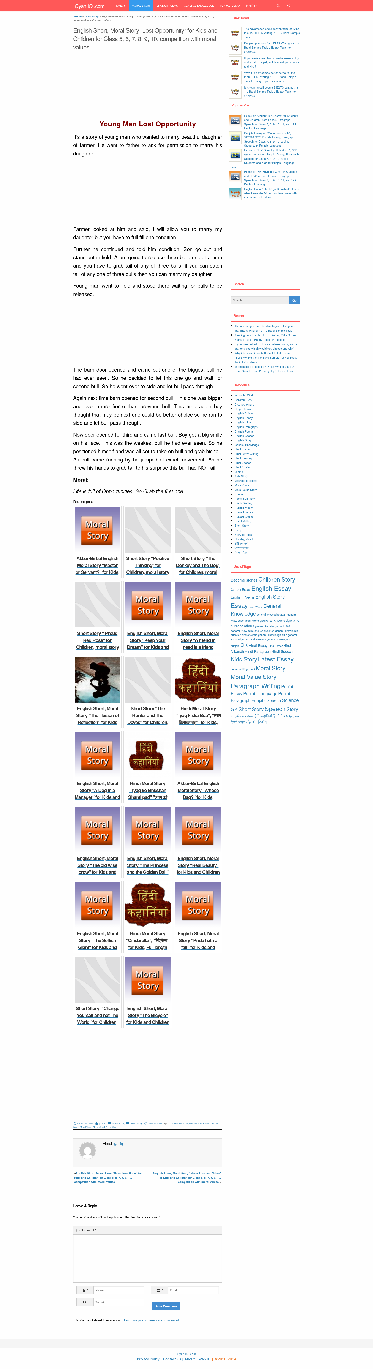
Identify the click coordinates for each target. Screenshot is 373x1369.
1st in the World (244, 395)
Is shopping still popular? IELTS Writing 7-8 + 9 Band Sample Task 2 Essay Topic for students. (271, 91)
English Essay (244, 418)
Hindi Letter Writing (246, 454)
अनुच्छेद (236, 715)
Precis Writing (243, 503)
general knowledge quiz (272, 635)
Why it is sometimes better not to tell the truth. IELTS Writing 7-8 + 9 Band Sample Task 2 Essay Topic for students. (270, 77)
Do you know (243, 409)
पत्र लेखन (247, 716)
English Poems (167, 5)
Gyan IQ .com (89, 6)
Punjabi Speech (266, 700)
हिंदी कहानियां (241, 543)
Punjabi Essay (230, 5)
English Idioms (244, 422)
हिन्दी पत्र (294, 716)
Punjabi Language (260, 693)
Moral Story (141, 5)
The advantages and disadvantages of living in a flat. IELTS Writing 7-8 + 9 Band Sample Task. (272, 33)
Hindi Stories (243, 467)
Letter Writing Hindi (243, 669)
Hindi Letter (275, 646)
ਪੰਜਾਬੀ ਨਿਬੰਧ (241, 548)
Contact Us (171, 1359)
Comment (88, 1230)
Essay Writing (255, 606)
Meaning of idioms (246, 481)
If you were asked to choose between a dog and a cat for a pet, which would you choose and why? (271, 62)
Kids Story (205, 1123)
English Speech (244, 436)
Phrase (239, 494)
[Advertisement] (147, 86)
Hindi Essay (242, 449)
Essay (239, 605)
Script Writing (243, 521)
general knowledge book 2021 (273, 626)
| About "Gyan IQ (196, 1359)
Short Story (136, 1123)
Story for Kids (243, 534)
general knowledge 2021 (271, 614)
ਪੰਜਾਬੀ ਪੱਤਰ (241, 552)
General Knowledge (199, 5)
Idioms (239, 472)
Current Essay (240, 589)
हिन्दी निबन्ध (251, 5)
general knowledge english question (252, 631)
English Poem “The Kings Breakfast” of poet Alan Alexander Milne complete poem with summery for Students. (271, 193)
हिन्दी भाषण (238, 722)
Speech (275, 708)
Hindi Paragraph (244, 458)
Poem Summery (245, 498)
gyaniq (102, 1123)
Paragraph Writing (255, 685)
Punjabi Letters (244, 512)
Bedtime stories (244, 580)
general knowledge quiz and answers (264, 637)
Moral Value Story (89, 1127)
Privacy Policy (148, 1359)
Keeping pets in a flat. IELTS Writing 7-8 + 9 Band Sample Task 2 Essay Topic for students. (271, 47)
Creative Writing (244, 404)
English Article (244, 413)
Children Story (176, 1123)
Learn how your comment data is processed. (152, 1320)
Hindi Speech (243, 463)
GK (244, 644)
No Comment (156, 1123)
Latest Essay (276, 658)
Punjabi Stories (244, 517)
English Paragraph (246, 427)
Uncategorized (244, 539)
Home (119, 5)
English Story (192, 1123)
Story (115, 1127)
